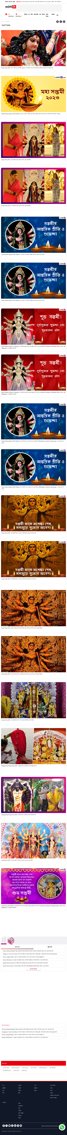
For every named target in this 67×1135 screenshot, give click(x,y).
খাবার (51, 1088)
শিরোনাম (4, 1103)
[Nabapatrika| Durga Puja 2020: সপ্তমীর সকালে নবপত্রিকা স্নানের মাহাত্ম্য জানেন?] (33, 746)
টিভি (19, 1093)
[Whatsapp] (64, 21)
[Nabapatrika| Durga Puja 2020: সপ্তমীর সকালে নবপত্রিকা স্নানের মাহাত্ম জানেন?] (33, 795)
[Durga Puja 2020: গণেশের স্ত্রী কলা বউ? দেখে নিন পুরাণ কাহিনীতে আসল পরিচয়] (33, 700)
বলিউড (19, 1088)
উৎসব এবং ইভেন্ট (53, 1098)
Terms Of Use (50, 1126)
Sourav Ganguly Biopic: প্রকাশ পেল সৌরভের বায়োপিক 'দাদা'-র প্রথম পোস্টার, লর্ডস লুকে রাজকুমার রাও (23, 957)
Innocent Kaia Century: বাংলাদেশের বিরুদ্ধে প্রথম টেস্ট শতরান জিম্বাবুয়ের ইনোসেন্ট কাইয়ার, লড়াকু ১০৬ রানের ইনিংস (26, 966)
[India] (57, 15)
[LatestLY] (10, 7)
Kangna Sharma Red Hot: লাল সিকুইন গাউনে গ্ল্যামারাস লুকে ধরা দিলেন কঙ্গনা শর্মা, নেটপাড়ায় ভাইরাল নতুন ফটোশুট (25, 963)
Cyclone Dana (6, 1068)
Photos (19, 1116)
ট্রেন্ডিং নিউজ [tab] (50, 947)
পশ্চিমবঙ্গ (25, 14)
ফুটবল (35, 1091)
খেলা (40, 14)
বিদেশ (32, 14)
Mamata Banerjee (15, 1068)
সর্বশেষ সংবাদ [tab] (17, 947)
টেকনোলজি (36, 14)
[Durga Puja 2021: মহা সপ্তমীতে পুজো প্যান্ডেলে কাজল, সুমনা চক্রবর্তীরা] (33, 140)
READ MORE (33, 969)
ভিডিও (19, 1118)
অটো (19, 1108)
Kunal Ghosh (34, 1068)
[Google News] (18, 1125)
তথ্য (3, 1091)
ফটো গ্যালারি (20, 1113)
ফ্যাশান (51, 1093)
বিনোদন (43, 14)
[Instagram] (12, 1125)
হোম (2, 22)
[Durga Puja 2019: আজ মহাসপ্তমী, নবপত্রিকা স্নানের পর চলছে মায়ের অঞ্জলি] (33, 840)
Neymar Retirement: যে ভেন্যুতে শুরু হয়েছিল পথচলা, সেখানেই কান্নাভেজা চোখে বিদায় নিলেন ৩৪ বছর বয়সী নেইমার (25, 960)
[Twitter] (61, 21)
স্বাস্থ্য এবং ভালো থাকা (54, 1095)
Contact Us (56, 1126)
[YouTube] (9, 1125)
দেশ (29, 14)
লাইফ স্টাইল (47, 15)
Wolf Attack (16, 1070)
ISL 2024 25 (52, 1068)
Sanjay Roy (24, 1070)
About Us (44, 1126)
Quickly (11, 16)
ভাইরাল (53, 14)
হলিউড (19, 1091)
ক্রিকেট (35, 1088)
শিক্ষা (3, 1093)
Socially (18, 16)
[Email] (21, 1125)
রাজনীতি (3, 1088)
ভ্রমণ (51, 1091)
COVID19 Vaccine (7, 1070)
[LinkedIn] (15, 1125)
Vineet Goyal (25, 1068)
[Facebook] (57, 21)
